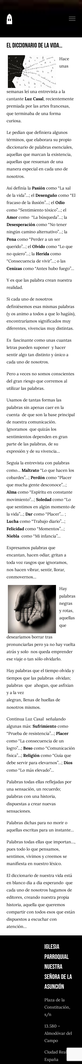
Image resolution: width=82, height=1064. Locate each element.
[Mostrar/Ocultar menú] (72, 19)
